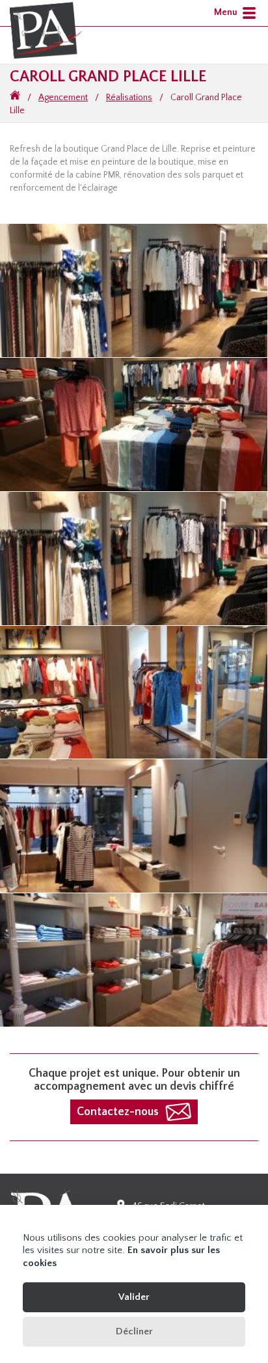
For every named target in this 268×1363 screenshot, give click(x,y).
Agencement (63, 97)
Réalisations (129, 97)
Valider (134, 1296)
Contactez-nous (118, 1111)
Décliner (134, 1331)
